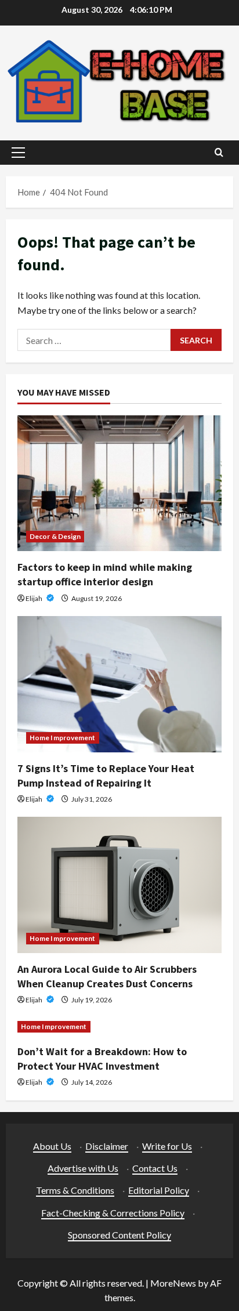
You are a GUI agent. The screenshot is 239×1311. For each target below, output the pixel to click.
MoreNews (173, 1282)
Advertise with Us (83, 1168)
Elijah (35, 598)
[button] (18, 152)
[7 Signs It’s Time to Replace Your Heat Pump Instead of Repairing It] (119, 684)
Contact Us (155, 1168)
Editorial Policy (158, 1190)
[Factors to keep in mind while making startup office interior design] (119, 483)
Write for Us (167, 1145)
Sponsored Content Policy (119, 1234)
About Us (52, 1145)
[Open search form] (219, 152)
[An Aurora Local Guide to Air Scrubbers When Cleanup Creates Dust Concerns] (119, 885)
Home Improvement (63, 737)
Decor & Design (55, 536)
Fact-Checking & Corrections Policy (112, 1212)
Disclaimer (106, 1145)
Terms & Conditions (75, 1190)
